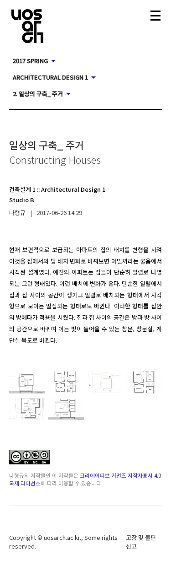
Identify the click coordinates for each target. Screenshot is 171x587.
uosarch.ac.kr (62, 537)
